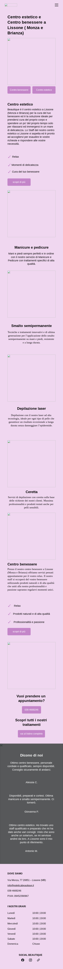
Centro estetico (44, 90)
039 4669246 (31, 710)
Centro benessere (19, 90)
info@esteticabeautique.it (20, 885)
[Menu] (56, 5)
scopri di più (19, 182)
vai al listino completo (31, 733)
